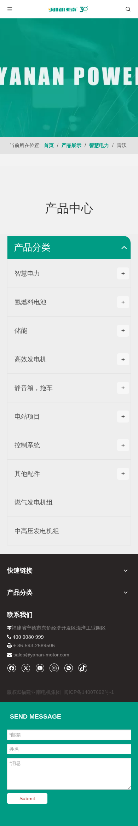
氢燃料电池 (70, 302)
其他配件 (70, 473)
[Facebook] (11, 667)
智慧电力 (70, 273)
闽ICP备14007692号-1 (89, 692)
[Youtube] (39, 667)
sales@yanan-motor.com (41, 654)
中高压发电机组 (37, 531)
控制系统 (70, 445)
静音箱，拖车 (70, 387)
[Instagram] (54, 667)
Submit (27, 798)
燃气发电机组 (34, 502)
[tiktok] (82, 667)
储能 (70, 330)
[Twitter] (25, 667)
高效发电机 (70, 359)
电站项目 (70, 416)
